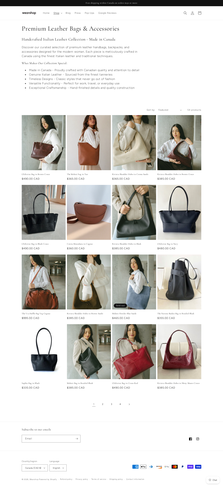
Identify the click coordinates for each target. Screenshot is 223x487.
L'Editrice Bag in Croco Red (125, 383)
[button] (58, 13)
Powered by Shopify (48, 479)
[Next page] (129, 404)
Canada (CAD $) (33, 468)
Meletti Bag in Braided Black (80, 383)
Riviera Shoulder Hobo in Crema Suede (130, 174)
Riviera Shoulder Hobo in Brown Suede (85, 313)
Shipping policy (116, 479)
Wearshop (34, 479)
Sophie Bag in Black (31, 383)
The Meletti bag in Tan (77, 174)
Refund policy (66, 479)
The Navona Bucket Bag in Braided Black (175, 313)
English (56, 468)
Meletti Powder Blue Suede (124, 313)
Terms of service (98, 479)
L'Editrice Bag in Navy (167, 244)
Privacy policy (82, 479)
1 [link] (94, 404)
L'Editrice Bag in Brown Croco (36, 174)
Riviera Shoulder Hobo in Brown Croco (175, 174)
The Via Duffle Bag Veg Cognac (36, 313)
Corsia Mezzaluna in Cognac (80, 244)
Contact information (135, 479)
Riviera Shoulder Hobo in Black (126, 244)
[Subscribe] (76, 439)
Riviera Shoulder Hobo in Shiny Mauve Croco (178, 383)
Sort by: (151, 110)
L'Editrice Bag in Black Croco (35, 244)
